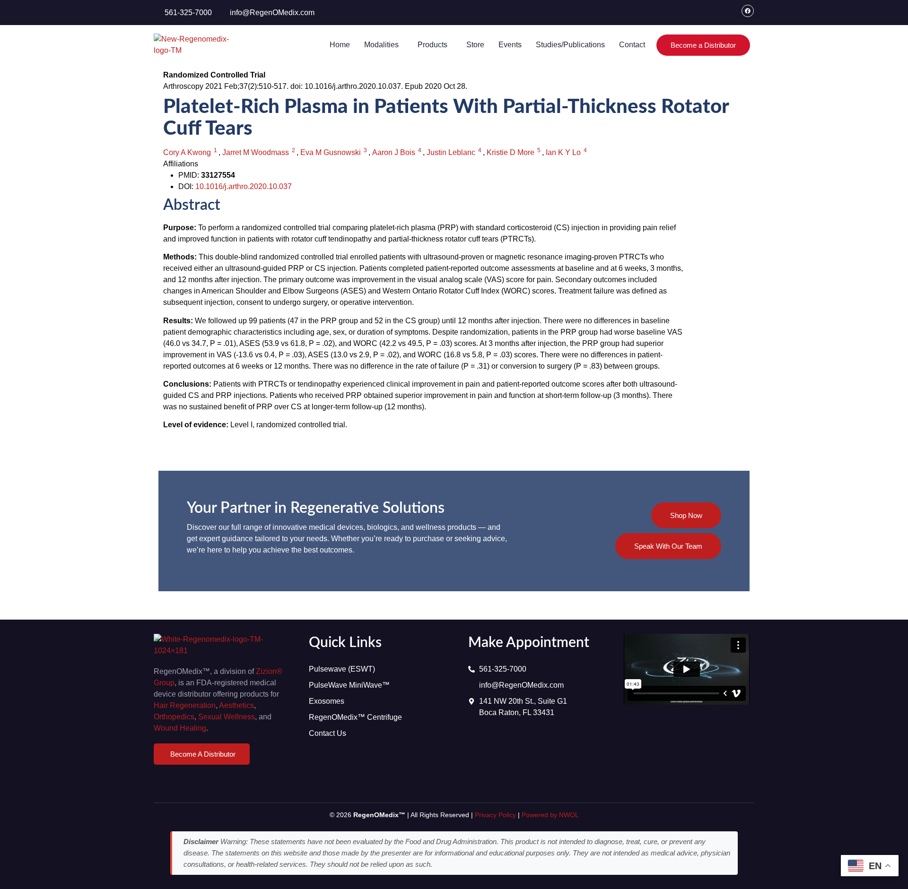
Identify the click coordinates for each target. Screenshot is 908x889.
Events (510, 45)
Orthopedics (174, 717)
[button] (383, 45)
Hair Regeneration (185, 705)
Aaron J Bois (393, 152)
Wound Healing (180, 728)
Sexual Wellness (226, 717)
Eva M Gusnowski (330, 152)
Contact (632, 45)
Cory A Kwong (187, 152)
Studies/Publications (570, 45)
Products (432, 45)
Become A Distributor (203, 754)
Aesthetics (236, 705)
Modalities (381, 45)
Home (340, 45)
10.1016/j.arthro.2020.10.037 (243, 186)
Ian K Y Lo (563, 152)
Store (475, 45)
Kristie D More (510, 152)
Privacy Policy (495, 815)
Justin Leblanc (451, 152)
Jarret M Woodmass (255, 152)
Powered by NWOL (550, 815)
